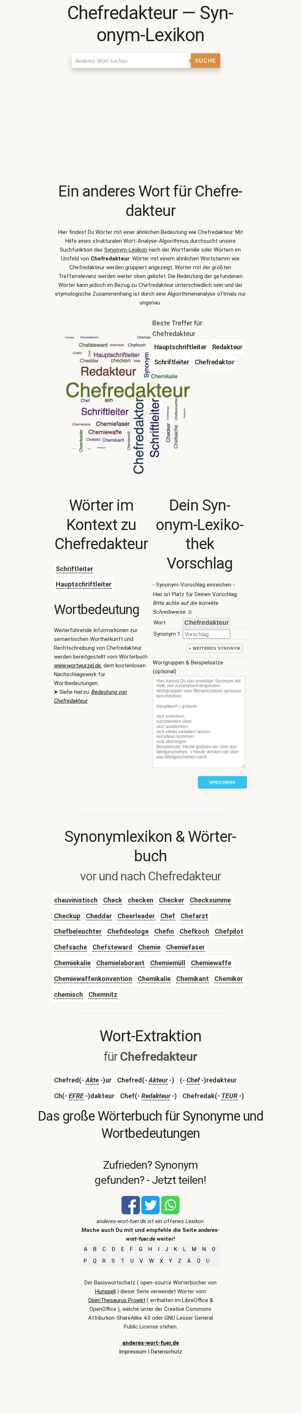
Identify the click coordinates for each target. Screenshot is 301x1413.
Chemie (149, 947)
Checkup (67, 916)
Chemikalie (154, 979)
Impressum (132, 1351)
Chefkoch (194, 931)
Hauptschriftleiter (84, 584)
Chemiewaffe (211, 963)
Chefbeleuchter (78, 931)
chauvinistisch (76, 900)
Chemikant (192, 979)
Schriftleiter (74, 569)
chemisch (68, 994)
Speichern (222, 782)
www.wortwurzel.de (77, 665)
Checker (171, 900)
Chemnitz (102, 994)
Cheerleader (136, 916)
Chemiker (228, 979)
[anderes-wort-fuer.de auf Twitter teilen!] (150, 1212)
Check (112, 900)
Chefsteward (113, 947)
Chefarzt (194, 916)
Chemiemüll (167, 963)
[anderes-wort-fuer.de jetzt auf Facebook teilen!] (131, 1212)
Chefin (164, 931)
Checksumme (210, 900)
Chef (167, 916)
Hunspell (105, 1291)
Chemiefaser (185, 947)
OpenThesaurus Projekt (116, 1300)
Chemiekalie (72, 963)
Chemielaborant (120, 963)
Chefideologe (128, 931)
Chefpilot (229, 931)
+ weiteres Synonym (214, 648)
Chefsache (70, 947)
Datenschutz (166, 1351)
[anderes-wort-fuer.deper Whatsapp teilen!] (170, 1212)
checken (140, 900)
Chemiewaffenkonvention (93, 979)
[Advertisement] (150, 126)
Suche (205, 60)
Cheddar (99, 916)
